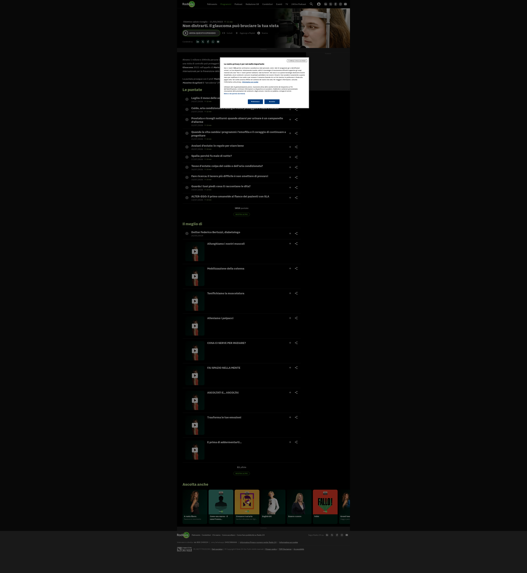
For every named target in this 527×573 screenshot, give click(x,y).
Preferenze (255, 101)
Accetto (272, 101)
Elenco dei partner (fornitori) (234, 93)
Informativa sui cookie (250, 82)
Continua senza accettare (297, 61)
